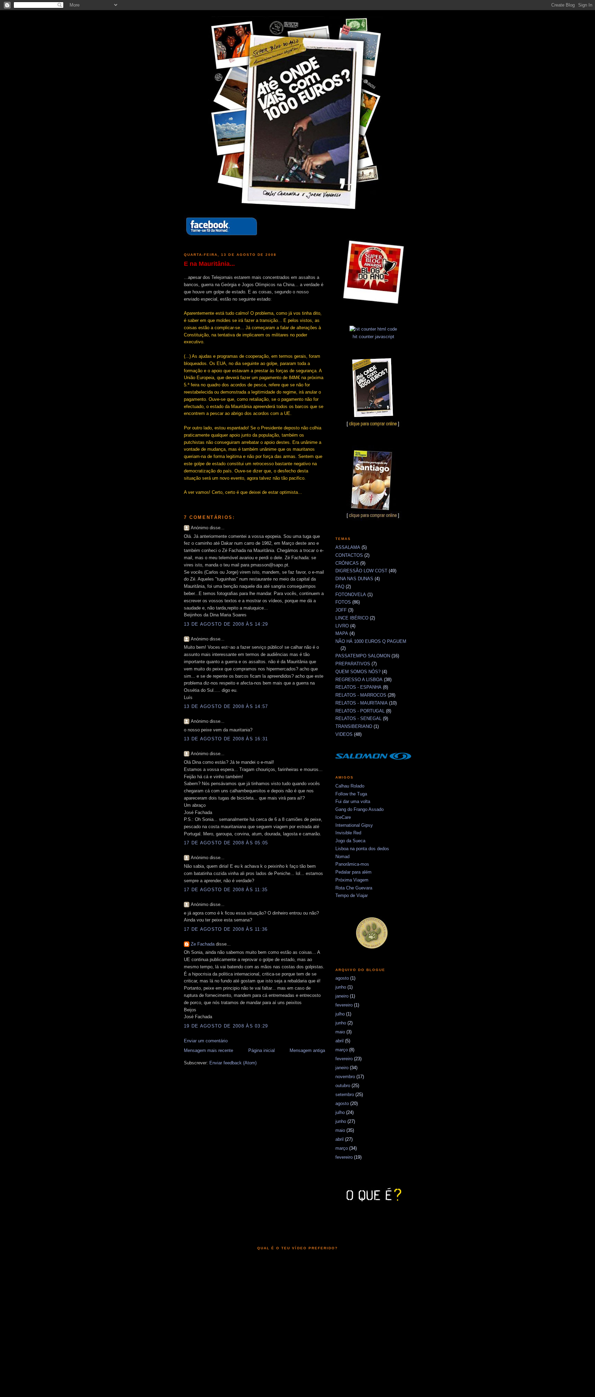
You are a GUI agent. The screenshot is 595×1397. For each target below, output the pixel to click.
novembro (345, 1076)
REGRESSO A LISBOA (359, 679)
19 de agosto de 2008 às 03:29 (226, 1026)
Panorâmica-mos (352, 864)
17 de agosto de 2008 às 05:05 (226, 842)
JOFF (341, 610)
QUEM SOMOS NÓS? (357, 671)
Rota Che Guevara (353, 887)
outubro (342, 1085)
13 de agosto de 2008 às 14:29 (226, 624)
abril (339, 1040)
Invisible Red (348, 832)
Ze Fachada (203, 944)
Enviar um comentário (206, 1040)
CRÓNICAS (347, 563)
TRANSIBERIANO (353, 726)
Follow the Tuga (351, 793)
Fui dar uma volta (352, 801)
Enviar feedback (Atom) (233, 1062)
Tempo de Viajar (351, 895)
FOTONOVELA (350, 594)
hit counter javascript (373, 336)
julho (340, 1014)
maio (340, 1031)
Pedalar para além (353, 872)
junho (340, 987)
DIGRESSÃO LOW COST (361, 570)
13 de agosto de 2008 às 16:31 (226, 738)
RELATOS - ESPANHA (358, 687)
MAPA (341, 633)
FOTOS (343, 602)
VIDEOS (344, 734)
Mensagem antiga (307, 1050)
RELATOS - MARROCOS (360, 695)
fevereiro (344, 1005)
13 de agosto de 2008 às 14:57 (226, 706)
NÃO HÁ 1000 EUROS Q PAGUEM (370, 641)
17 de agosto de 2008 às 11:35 (226, 889)
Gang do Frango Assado (359, 809)
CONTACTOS (349, 555)
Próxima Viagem (351, 880)
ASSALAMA (347, 547)
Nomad (342, 856)
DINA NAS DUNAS (354, 578)
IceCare (343, 817)
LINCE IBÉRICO (351, 618)
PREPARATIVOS (352, 663)
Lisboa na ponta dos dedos (362, 848)
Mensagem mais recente (208, 1050)
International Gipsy (354, 825)
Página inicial (261, 1050)
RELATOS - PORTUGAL (360, 710)
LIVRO (342, 625)
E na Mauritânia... (209, 263)
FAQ (339, 586)
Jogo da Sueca (350, 840)
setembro (344, 1094)
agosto (342, 978)
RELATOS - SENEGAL (358, 718)
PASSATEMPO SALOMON (362, 655)
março (341, 1049)
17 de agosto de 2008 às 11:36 (226, 929)
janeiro (341, 996)
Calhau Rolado (349, 786)
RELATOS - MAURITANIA (361, 703)
